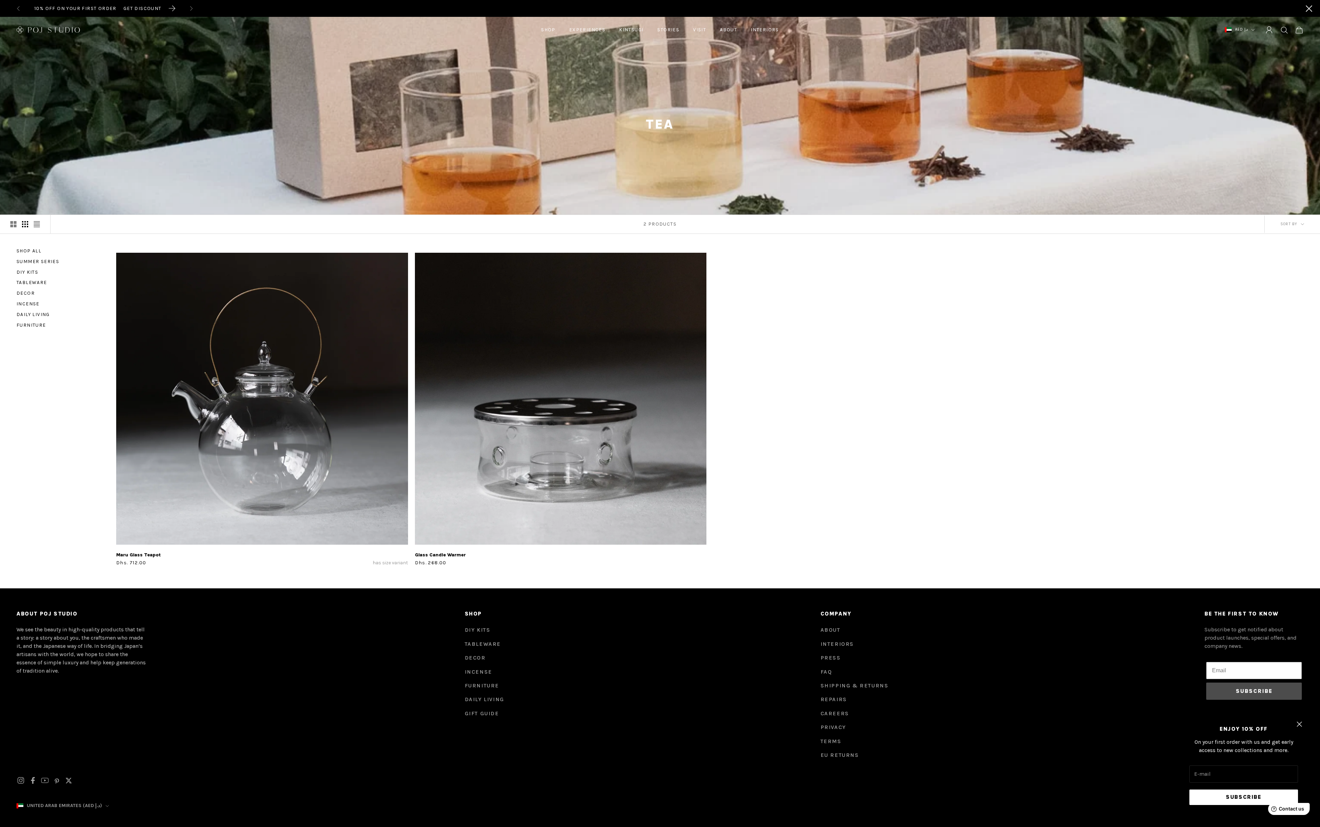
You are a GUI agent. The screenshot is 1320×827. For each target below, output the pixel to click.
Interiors (765, 30)
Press (831, 657)
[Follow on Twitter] (69, 780)
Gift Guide (482, 713)
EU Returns (840, 755)
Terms (831, 741)
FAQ (826, 671)
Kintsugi (631, 30)
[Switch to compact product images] (37, 224)
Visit (699, 30)
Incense (28, 304)
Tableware (31, 282)
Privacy (833, 727)
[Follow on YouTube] (45, 780)
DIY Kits (27, 272)
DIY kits (478, 630)
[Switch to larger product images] (13, 224)
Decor (25, 293)
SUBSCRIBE (1254, 691)
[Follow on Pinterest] (57, 780)
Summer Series (37, 261)
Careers (835, 713)
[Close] (1309, 8)
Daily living (33, 314)
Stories (668, 30)
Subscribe (1243, 797)
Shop (548, 30)
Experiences (587, 30)
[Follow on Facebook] (33, 780)
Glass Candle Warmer (440, 555)
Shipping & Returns (855, 685)
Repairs (834, 699)
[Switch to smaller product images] (25, 224)
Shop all (28, 251)
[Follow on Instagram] (20, 780)
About (728, 30)
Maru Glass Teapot (138, 555)
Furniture (31, 325)
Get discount (142, 8)
